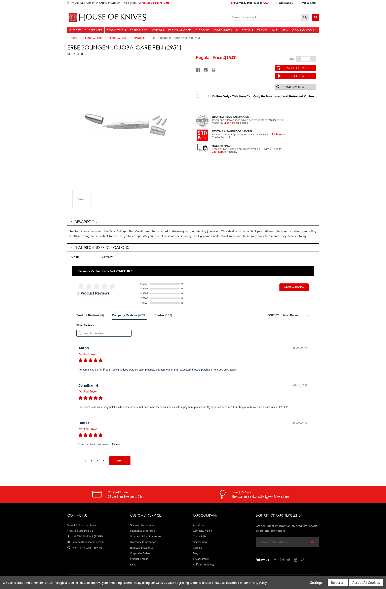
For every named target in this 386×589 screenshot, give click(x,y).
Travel (262, 30)
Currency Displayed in (252, 2)
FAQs (133, 564)
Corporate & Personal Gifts (154, 2)
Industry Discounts (141, 547)
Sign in (90, 2)
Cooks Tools (116, 30)
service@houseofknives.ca (88, 542)
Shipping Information (142, 525)
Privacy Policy (257, 583)
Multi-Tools (244, 30)
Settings (316, 582)
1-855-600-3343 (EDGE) (87, 536)
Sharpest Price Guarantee (145, 536)
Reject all (337, 582)
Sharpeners (93, 30)
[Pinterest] (303, 560)
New (285, 30)
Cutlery (75, 30)
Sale (274, 30)
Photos (163, 315)
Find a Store (129, 2)
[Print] (213, 70)
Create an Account (109, 2)
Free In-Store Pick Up (80, 530)
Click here (229, 122)
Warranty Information (143, 542)
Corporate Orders (140, 553)
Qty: (291, 58)
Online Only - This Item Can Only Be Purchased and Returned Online (261, 96)
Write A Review (294, 287)
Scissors (157, 30)
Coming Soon (303, 30)
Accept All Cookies (366, 582)
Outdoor (202, 30)
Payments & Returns (142, 530)
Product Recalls (139, 558)
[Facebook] (198, 70)
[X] (289, 560)
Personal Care (179, 30)
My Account (77, 2)
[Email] (206, 70)
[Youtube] (296, 560)
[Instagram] (282, 560)
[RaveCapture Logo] (119, 271)
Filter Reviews (85, 325)
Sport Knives (222, 30)
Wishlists (286, 2)
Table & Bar (138, 30)
